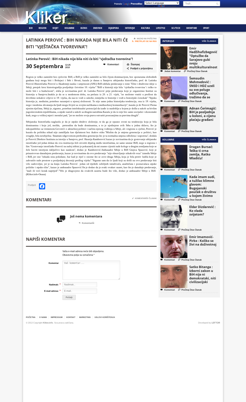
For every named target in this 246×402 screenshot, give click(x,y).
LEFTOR (216, 323)
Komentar (54, 263)
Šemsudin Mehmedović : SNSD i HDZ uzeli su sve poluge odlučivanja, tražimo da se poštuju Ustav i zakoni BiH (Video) (203, 91)
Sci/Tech (175, 28)
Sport (206, 28)
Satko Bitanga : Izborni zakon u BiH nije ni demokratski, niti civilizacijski (202, 274)
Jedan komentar (170, 71)
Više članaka (209, 41)
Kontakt (70, 317)
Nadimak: (54, 284)
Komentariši (86, 223)
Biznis (84, 28)
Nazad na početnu (145, 39)
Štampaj (133, 64)
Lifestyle (160, 28)
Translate (171, 6)
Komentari (111, 64)
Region (42, 28)
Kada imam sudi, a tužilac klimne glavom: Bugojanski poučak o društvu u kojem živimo (202, 186)
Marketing (85, 317)
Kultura (145, 28)
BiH (30, 28)
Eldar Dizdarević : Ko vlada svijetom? (202, 210)
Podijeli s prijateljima (140, 68)
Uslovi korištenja (105, 317)
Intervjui (130, 28)
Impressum (56, 317)
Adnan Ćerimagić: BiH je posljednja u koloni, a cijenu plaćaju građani (202, 114)
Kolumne (69, 28)
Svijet (55, 28)
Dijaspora (113, 28)
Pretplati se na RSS (144, 41)
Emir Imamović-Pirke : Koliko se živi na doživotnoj (202, 241)
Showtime (191, 28)
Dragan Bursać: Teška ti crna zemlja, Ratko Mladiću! (201, 152)
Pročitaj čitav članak (195, 71)
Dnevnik (97, 28)
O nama (43, 317)
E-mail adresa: (51, 290)
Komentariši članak (144, 198)
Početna (30, 317)
